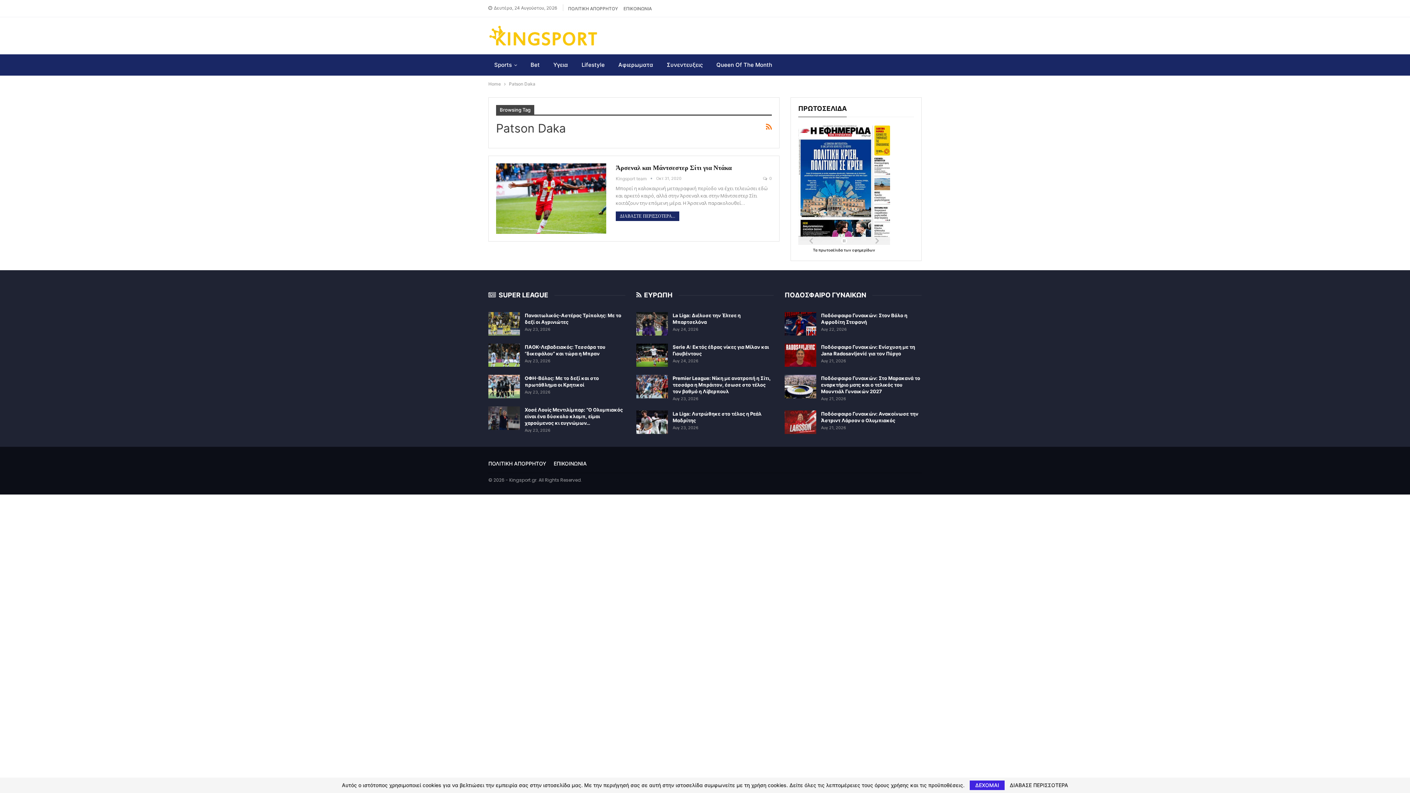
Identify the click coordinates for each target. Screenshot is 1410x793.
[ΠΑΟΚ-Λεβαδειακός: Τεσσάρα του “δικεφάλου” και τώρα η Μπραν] (504, 355)
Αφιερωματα (635, 64)
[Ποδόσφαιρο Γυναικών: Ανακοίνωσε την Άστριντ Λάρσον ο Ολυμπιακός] (800, 422)
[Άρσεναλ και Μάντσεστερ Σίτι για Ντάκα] (551, 198)
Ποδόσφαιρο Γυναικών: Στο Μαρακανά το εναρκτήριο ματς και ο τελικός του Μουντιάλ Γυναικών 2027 (870, 384)
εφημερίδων (863, 250)
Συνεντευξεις (685, 64)
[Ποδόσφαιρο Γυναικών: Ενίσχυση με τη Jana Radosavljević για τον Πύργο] (800, 355)
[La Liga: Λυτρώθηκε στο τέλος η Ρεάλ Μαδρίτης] (652, 422)
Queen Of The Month (744, 64)
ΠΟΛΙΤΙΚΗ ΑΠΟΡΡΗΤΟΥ (593, 8)
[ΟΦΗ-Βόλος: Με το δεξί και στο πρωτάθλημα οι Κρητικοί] (504, 386)
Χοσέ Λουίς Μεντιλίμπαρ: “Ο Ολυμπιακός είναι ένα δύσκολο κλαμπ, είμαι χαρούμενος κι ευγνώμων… (574, 416)
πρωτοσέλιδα (831, 250)
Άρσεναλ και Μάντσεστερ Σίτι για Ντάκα (674, 167)
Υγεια (560, 64)
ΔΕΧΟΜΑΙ (987, 785)
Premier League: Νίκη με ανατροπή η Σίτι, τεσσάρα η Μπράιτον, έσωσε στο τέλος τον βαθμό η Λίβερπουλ (722, 384)
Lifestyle (593, 64)
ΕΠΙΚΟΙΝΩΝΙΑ (637, 8)
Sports (503, 64)
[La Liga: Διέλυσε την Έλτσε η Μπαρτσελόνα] (652, 324)
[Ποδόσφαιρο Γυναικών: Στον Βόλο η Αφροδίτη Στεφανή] (800, 324)
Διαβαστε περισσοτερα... (647, 216)
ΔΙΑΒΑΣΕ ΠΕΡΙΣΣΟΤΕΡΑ (1039, 785)
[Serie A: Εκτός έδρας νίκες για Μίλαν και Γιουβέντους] (652, 355)
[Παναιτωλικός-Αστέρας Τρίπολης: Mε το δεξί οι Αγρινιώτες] (504, 324)
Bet (535, 64)
